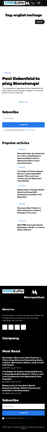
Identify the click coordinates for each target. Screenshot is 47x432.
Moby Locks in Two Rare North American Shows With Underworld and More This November (30, 193)
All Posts (7, 73)
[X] (17, 327)
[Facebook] (4, 327)
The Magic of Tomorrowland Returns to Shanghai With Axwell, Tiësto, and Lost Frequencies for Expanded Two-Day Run (30, 176)
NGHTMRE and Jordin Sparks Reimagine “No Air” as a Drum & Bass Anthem (31, 227)
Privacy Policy (29, 130)
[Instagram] (10, 327)
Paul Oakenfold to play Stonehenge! (21, 80)
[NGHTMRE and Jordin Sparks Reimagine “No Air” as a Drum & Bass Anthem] (8, 225)
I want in (24, 125)
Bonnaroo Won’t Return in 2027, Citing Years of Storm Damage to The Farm (29, 210)
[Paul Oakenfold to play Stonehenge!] (23, 52)
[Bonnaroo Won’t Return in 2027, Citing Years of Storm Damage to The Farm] (8, 208)
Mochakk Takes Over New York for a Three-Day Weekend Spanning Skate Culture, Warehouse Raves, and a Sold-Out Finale (30, 158)
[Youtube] (23, 327)
